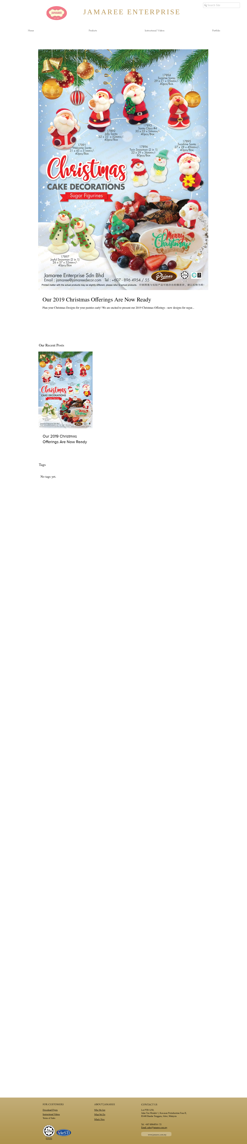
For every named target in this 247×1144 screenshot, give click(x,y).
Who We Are (99, 1110)
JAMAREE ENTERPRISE (123, 12)
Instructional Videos (51, 1114)
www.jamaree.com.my (157, 1134)
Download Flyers (50, 1110)
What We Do (99, 1114)
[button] (93, 30)
